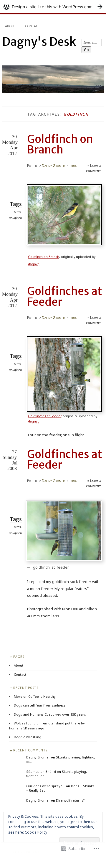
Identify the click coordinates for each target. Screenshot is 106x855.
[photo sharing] (65, 243)
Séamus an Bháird (41, 771)
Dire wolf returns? (70, 800)
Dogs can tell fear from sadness (40, 705)
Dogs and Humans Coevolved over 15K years (50, 714)
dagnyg (33, 264)
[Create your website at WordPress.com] (53, 6)
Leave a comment (93, 168)
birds (73, 165)
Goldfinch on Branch (60, 144)
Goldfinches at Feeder (64, 296)
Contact (32, 26)
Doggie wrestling (27, 737)
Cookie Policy (36, 832)
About (10, 26)
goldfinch (15, 218)
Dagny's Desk (39, 42)
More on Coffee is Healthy (35, 696)
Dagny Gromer (53, 165)
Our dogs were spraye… (45, 786)
